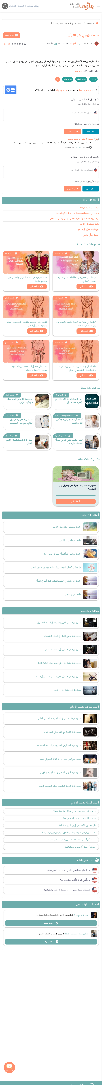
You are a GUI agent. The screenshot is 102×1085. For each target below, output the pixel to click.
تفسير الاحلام (77, 23)
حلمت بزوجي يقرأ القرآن (59, 23)
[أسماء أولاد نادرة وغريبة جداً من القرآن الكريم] (92, 421)
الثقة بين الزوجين (61, 435)
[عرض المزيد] (57, 79)
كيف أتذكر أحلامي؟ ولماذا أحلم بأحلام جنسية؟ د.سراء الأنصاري (76, 279)
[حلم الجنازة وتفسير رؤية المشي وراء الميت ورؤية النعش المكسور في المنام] (76, 351)
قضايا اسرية (9, 253)
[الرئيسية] (97, 23)
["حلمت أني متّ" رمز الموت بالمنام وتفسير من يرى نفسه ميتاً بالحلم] (76, 307)
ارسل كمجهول (72, 131)
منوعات (89, 23)
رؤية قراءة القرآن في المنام (88, 229)
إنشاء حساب (33, 6)
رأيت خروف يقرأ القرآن (89, 224)
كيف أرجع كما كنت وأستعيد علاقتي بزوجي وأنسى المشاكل (74, 218)
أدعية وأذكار (59, 395)
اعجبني (86, 147)
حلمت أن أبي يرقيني (91, 235)
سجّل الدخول (90, 131)
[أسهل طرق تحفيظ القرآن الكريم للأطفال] (42, 442)
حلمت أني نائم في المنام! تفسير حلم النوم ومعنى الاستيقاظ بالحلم (29, 368)
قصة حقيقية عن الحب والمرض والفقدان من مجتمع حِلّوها (27, 279)
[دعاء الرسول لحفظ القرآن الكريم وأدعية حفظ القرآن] (92, 401)
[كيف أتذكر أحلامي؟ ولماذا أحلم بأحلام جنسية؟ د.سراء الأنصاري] (76, 262)
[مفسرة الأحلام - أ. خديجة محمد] (96, 139)
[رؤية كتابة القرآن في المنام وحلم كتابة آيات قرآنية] (42, 401)
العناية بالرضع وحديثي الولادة (64, 415)
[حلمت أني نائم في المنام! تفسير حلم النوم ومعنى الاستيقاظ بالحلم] (26, 351)
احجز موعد (49, 923)
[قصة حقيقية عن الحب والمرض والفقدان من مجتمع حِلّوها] (26, 262)
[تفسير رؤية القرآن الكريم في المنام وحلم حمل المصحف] (42, 421)
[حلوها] (98, 6)
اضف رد (78, 147)
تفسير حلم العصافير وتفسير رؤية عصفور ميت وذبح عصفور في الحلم (27, 323)
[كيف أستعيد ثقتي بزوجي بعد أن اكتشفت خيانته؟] (92, 442)
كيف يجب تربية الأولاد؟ (89, 208)
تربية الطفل (9, 435)
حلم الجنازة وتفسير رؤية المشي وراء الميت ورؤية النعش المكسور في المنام (77, 368)
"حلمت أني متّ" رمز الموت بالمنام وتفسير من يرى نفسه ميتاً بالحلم (76, 323)
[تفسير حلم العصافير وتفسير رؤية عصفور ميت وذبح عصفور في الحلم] (26, 307)
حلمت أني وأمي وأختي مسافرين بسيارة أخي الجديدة (77, 213)
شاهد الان (84, 286)
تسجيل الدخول (16, 6)
